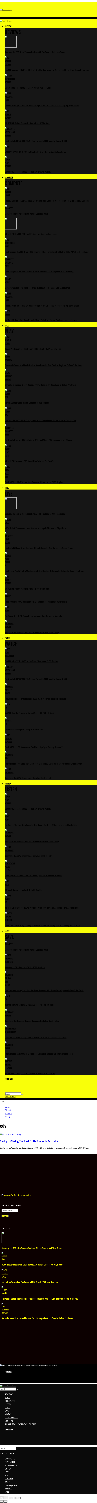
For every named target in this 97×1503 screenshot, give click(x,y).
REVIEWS (8, 26)
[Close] (2, 1498)
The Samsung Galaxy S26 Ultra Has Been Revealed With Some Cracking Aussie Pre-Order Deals (44, 990)
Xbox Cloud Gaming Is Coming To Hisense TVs (24, 729)
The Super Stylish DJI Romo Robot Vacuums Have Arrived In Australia (33, 616)
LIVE (7, 487)
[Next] (5, 1501)
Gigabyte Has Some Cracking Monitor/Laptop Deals (26, 213)
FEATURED (10, 1462)
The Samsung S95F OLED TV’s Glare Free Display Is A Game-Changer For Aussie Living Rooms (43, 763)
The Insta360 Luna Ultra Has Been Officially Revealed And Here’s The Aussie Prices (39, 547)
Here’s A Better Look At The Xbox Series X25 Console (27, 402)
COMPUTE (9, 177)
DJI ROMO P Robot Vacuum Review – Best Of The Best (27, 123)
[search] (22, 1094)
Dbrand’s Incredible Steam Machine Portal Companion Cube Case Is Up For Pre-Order (40, 384)
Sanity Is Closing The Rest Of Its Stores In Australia (29, 1141)
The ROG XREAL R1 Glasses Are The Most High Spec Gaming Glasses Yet (34, 747)
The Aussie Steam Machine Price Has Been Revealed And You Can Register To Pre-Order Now (43, 365)
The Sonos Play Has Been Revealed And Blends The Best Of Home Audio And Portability (41, 825)
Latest (7, 1107)
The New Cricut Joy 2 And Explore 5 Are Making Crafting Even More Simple (36, 601)
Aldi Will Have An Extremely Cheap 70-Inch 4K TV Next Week (29, 713)
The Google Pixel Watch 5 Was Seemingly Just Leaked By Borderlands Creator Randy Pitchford (44, 570)
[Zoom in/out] (18, 1498)
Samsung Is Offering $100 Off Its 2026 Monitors (25, 967)
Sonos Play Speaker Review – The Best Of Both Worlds (28, 171)
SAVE (7, 931)
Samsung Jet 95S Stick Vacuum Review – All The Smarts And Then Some (35, 52)
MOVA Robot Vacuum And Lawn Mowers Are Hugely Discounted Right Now (35, 528)
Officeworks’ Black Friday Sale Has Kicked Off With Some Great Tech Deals (35, 1037)
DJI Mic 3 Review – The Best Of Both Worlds (23, 889)
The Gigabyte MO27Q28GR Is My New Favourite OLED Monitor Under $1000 (36, 141)
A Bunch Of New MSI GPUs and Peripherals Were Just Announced (32, 234)
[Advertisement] (48, 1172)
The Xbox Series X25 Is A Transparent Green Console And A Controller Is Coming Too (40, 420)
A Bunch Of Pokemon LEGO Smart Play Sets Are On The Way (29, 461)
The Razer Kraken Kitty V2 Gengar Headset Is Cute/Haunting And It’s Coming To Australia (42, 925)
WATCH (8, 638)
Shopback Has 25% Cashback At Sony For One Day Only (28, 778)
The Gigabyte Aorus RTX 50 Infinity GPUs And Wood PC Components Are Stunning (39, 271)
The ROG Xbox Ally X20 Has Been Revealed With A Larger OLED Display (34, 482)
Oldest (8, 1110)
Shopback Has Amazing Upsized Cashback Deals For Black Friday (32, 632)
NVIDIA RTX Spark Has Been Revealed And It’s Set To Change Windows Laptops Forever (41, 320)
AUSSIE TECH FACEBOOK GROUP (20, 1424)
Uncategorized (11, 1485)
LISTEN (8, 783)
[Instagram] (5, 1087)
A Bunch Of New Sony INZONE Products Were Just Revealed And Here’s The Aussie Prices (42, 907)
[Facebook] (5, 1082)
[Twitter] (5, 1084)
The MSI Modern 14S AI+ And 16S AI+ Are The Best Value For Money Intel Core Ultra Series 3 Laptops (47, 69)
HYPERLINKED (11, 1417)
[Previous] (2, 1501)
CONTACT (9, 1078)
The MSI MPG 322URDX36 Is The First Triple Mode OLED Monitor (31, 661)
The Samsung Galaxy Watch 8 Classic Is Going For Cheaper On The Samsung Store (39, 1053)
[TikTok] (5, 1089)
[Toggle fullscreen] (12, 1498)
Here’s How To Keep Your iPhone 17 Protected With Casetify (30, 1073)
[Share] (6, 1497)
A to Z (7, 1117)
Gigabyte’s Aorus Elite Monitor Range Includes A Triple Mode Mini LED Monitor (37, 287)
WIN (7, 1492)
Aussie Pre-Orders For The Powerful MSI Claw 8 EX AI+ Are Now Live (33, 348)
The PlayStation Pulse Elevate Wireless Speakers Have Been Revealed (33, 875)
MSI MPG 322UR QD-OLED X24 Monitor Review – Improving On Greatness (35, 152)
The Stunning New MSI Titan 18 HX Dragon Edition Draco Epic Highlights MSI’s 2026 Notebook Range (47, 251)
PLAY (7, 325)
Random (8, 1113)
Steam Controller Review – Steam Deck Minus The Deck (28, 87)
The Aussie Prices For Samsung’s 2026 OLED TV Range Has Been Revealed (35, 698)
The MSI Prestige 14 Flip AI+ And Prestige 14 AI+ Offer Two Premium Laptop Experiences (42, 105)
